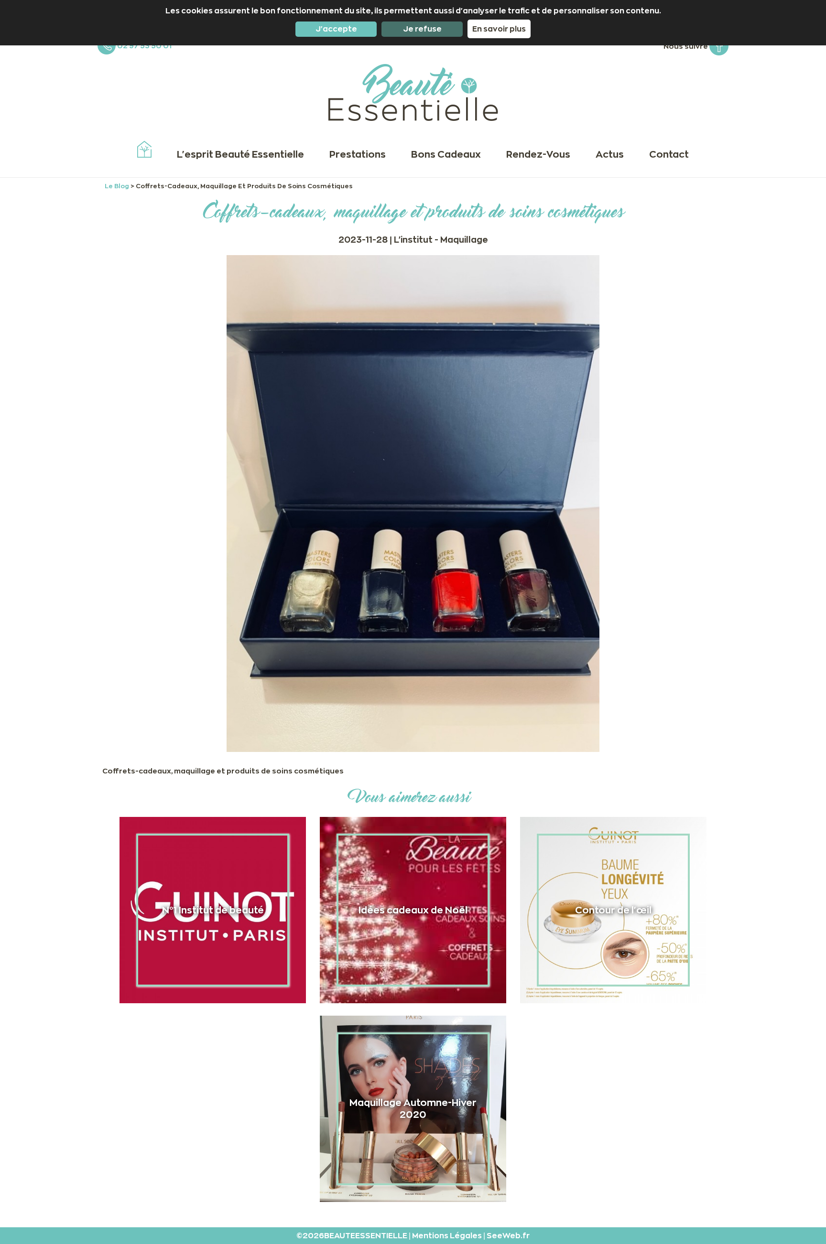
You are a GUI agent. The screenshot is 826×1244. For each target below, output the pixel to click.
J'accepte (336, 29)
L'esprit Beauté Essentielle (240, 154)
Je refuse (422, 29)
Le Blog (117, 185)
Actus (610, 154)
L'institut (414, 239)
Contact (669, 154)
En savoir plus (499, 29)
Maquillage (464, 239)
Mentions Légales (447, 1236)
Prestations (357, 154)
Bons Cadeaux (446, 154)
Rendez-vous (538, 154)
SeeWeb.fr (508, 1236)
